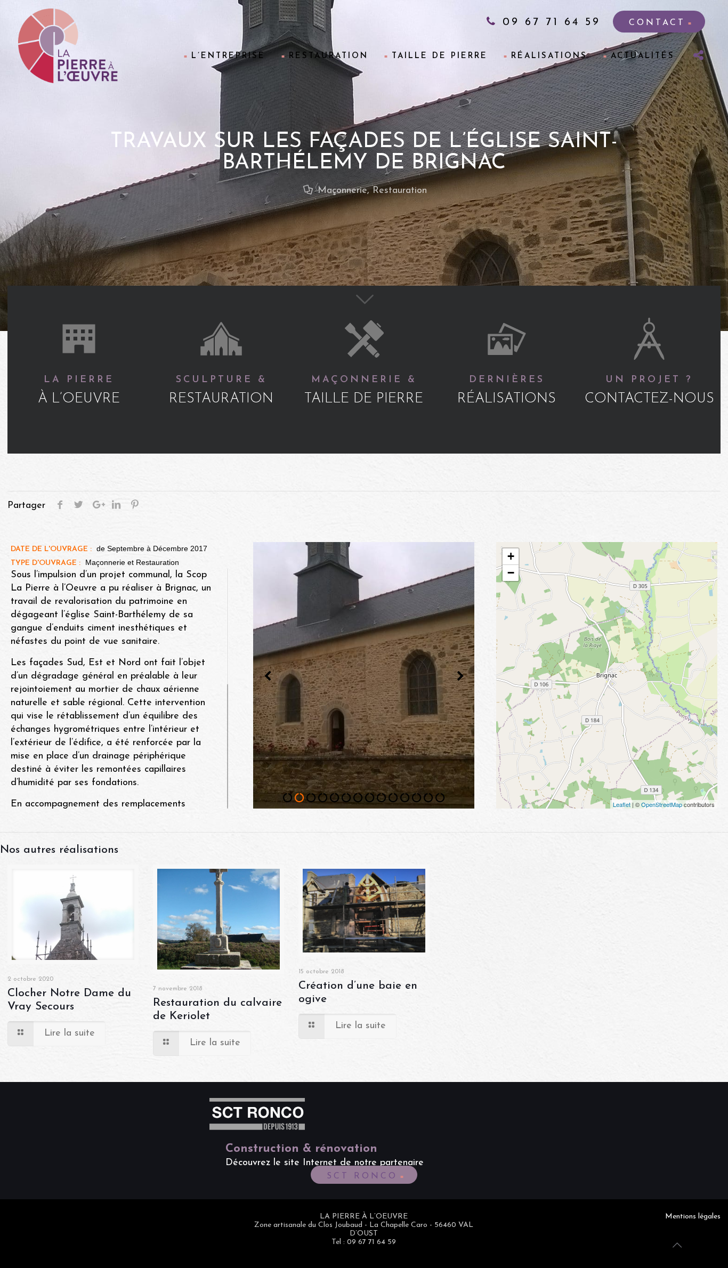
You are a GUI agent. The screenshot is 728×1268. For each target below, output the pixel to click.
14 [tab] (440, 798)
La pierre (79, 390)
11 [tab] (405, 798)
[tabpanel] (363, 675)
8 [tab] (370, 798)
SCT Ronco (362, 1176)
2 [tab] (299, 798)
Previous (267, 676)
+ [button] (510, 556)
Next (460, 676)
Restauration (400, 191)
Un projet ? (649, 390)
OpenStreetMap (661, 804)
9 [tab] (381, 798)
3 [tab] (311, 798)
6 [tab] (346, 798)
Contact (657, 23)
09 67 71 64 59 (549, 22)
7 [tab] (358, 798)
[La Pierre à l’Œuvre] (68, 46)
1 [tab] (288, 798)
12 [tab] (417, 798)
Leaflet (621, 804)
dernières (506, 390)
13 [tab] (428, 798)
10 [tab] (393, 798)
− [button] (510, 572)
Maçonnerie (342, 191)
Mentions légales (693, 1217)
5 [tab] (334, 798)
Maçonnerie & (363, 390)
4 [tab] (323, 798)
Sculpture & (221, 390)
